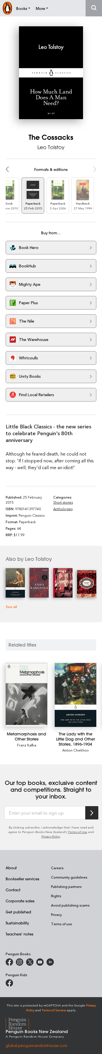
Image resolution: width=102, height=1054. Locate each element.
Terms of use (61, 923)
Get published (18, 911)
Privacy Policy (50, 836)
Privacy (56, 914)
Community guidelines (69, 877)
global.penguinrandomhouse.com (36, 1045)
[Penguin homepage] (7, 8)
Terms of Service (54, 1010)
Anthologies (63, 508)
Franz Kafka (26, 745)
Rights (56, 895)
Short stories (63, 502)
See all (11, 606)
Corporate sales (20, 900)
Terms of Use (77, 831)
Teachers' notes (19, 933)
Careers (57, 867)
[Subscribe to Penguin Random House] (91, 812)
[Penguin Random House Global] (21, 1023)
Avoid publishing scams (70, 905)
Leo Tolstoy (51, 147)
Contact (13, 889)
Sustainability (17, 922)
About (11, 867)
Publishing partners (66, 886)
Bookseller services (22, 878)
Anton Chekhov (75, 750)
